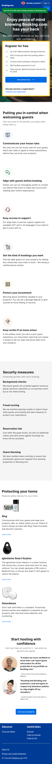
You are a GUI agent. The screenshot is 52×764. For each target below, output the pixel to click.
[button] (25, 10)
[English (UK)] (23, 3)
